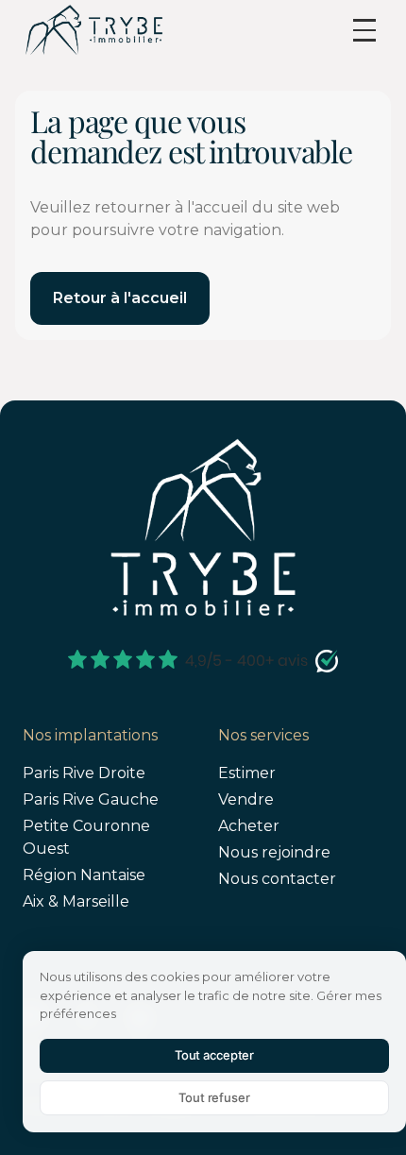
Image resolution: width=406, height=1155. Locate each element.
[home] (93, 30)
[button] (364, 30)
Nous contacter (277, 879)
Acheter (248, 826)
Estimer (247, 773)
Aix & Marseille (76, 901)
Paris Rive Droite (84, 773)
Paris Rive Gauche (91, 799)
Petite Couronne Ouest (86, 837)
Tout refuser (213, 1097)
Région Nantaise (84, 875)
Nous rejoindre (274, 852)
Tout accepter (214, 1054)
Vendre (246, 799)
